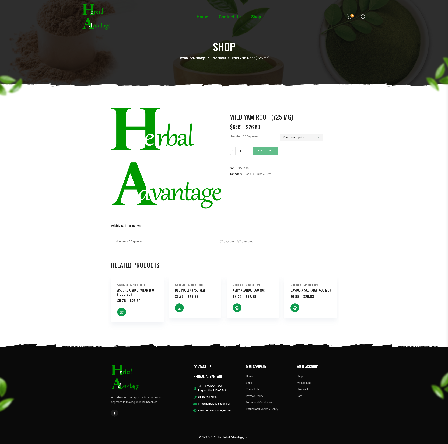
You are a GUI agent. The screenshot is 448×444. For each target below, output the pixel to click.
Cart (299, 396)
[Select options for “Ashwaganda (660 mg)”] (237, 307)
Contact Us (230, 16)
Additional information (126, 225)
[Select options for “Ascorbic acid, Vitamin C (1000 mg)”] (121, 312)
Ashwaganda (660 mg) (249, 290)
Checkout (302, 389)
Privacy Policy (254, 396)
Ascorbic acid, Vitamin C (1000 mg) (135, 292)
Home (202, 16)
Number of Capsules (245, 136)
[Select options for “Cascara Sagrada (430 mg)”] (294, 307)
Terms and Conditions (259, 402)
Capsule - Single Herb (258, 174)
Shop (256, 16)
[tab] (126, 226)
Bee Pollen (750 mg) (190, 290)
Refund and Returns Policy (262, 409)
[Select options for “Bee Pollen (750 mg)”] (179, 307)
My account (304, 382)
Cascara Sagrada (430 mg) (310, 290)
